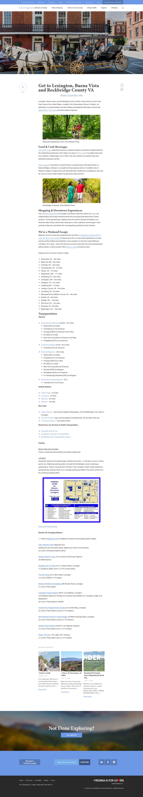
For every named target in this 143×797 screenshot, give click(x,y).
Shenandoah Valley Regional (52, 379)
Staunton (44, 401)
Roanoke (44, 398)
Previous (4, 45)
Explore (104, 8)
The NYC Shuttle (47, 418)
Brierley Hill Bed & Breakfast (49, 584)
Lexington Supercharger (48, 593)
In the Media (38, 780)
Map (98, 2)
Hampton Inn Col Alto (46, 565)
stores (93, 213)
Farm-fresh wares (44, 150)
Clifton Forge (46, 393)
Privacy (53, 780)
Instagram (114, 762)
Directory (114, 8)
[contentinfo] (71, 774)
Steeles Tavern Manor (46, 626)
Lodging (40, 2)
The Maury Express (48, 420)
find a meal (81, 153)
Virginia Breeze (46, 412)
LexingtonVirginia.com (117, 783)
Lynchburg (45, 396)
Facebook (108, 762)
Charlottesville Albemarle (50, 323)
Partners (46, 780)
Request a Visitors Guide (29, 762)
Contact (21, 780)
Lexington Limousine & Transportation (55, 434)
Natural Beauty (57, 8)
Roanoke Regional (48, 352)
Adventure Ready (41, 8)
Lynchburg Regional (48, 345)
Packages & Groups (74, 2)
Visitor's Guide (27, 2)
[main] (71, 381)
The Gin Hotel (43, 575)
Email (101, 762)
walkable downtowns (49, 213)
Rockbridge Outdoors (112, 2)
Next (139, 45)
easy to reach (72, 247)
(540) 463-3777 (48, 784)
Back (23, 92)
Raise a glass (43, 165)
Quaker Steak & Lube (46, 556)
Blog (61, 2)
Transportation (73, 95)
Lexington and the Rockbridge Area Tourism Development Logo (26, 8)
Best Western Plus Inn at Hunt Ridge (52, 616)
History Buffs (92, 8)
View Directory (71, 735)
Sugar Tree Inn (44, 635)
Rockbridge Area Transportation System (56, 437)
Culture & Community (75, 8)
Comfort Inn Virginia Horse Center (51, 607)
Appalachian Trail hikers (47, 110)
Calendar (51, 2)
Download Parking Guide (47, 526)
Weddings (89, 2)
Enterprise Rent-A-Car (49, 431)
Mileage (63, 95)
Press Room (29, 780)
